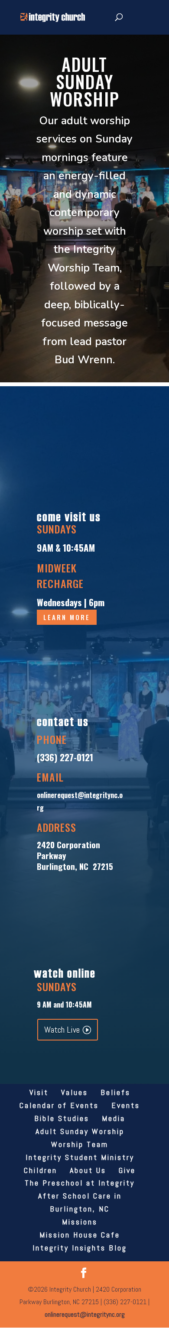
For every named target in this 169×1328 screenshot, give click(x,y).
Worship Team (79, 1144)
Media (113, 1118)
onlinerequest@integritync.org (85, 1314)
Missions (80, 1222)
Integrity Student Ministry (80, 1157)
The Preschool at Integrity (80, 1183)
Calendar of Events (59, 1105)
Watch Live (62, 1029)
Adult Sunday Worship (80, 1131)
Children (40, 1170)
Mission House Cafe (79, 1235)
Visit (39, 1092)
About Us (88, 1170)
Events (125, 1105)
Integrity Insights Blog (79, 1248)
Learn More (66, 617)
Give (127, 1170)
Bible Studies (61, 1118)
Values (74, 1092)
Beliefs (115, 1092)
